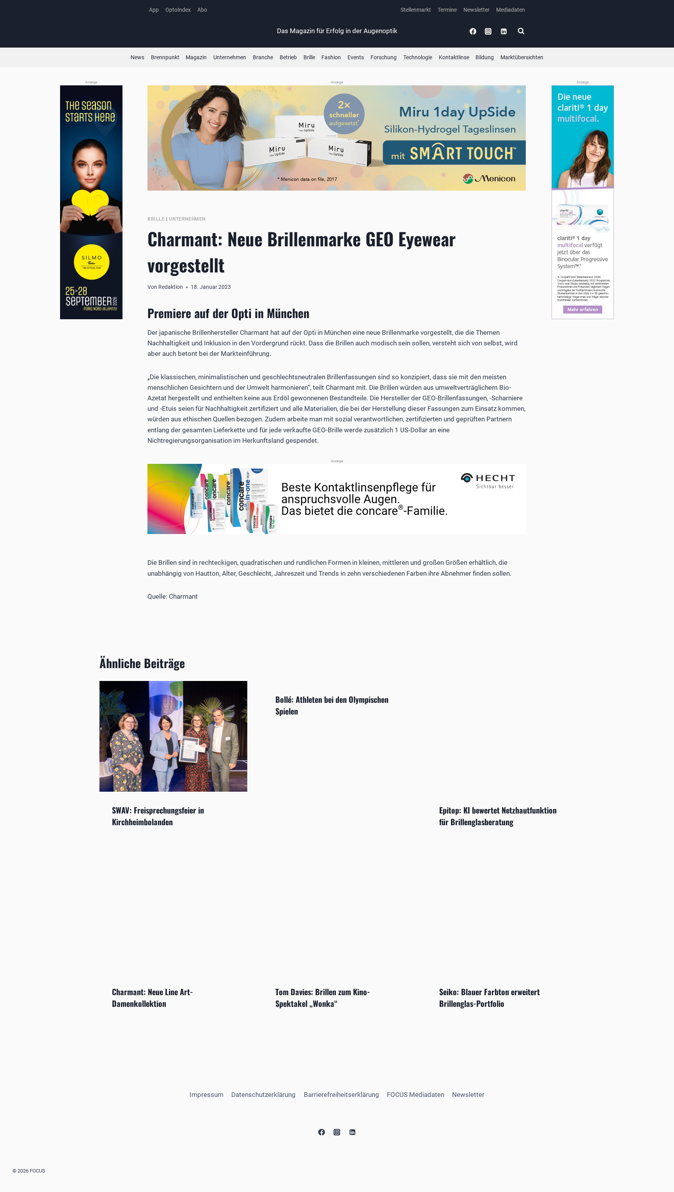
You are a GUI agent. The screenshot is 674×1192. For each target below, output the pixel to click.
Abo (202, 10)
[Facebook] (473, 31)
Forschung (384, 57)
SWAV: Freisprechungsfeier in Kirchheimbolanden (158, 816)
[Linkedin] (503, 31)
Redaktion (170, 287)
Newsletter (476, 10)
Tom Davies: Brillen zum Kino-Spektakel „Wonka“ (322, 997)
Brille (309, 57)
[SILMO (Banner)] (91, 202)
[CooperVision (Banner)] (583, 202)
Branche (263, 57)
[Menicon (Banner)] (337, 138)
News (137, 57)
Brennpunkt (165, 57)
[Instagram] (488, 31)
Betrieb (288, 57)
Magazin (196, 57)
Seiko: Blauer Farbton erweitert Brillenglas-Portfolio (489, 997)
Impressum (206, 1094)
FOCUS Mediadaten (415, 1094)
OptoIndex (178, 10)
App (154, 10)
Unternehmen (229, 57)
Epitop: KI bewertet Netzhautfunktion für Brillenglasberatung (498, 816)
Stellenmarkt (416, 10)
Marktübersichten (521, 57)
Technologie (417, 57)
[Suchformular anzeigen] (521, 31)
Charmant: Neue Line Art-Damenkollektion (152, 997)
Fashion (331, 57)
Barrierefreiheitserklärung (341, 1094)
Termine (447, 10)
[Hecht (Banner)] (337, 499)
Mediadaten (510, 10)
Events (356, 57)
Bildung (484, 57)
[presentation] (173, 736)
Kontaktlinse (454, 57)
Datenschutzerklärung (263, 1094)
